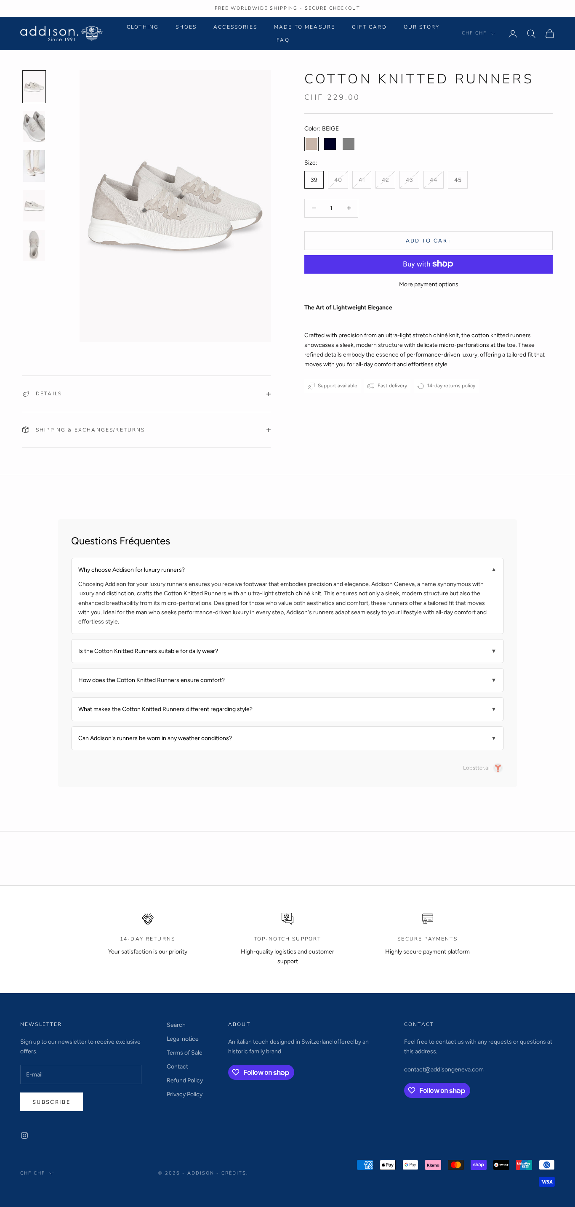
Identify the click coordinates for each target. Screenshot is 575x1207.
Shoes (186, 27)
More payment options (428, 284)
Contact (177, 1066)
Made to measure (304, 27)
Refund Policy (185, 1080)
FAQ (283, 40)
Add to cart (429, 240)
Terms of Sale (184, 1052)
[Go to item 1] (34, 86)
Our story (421, 27)
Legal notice (183, 1038)
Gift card (369, 27)
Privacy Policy (184, 1094)
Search (176, 1024)
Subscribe (51, 1102)
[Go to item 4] (34, 205)
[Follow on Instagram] (24, 1135)
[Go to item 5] (34, 245)
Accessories (235, 27)
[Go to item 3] (34, 165)
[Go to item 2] (34, 126)
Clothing (143, 27)
